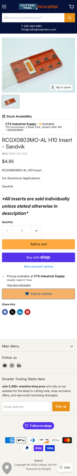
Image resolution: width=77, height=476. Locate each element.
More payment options (38, 266)
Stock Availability (19, 116)
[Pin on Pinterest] (27, 312)
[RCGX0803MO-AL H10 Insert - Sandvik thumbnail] (10, 101)
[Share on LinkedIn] (20, 312)
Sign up (61, 406)
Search (38, 460)
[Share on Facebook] (5, 312)
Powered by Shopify (38, 468)
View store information (19, 285)
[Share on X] (12, 312)
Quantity (7, 222)
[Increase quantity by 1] (36, 231)
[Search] (69, 17)
